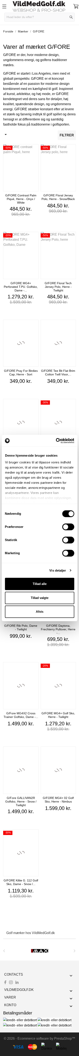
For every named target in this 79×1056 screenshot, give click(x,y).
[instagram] (11, 982)
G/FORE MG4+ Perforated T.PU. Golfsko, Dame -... (21, 286)
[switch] (68, 526)
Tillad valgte (39, 598)
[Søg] (71, 17)
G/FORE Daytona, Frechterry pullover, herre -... (58, 629)
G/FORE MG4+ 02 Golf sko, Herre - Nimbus (58, 799)
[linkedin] (17, 982)
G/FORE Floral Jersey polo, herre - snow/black (58, 197)
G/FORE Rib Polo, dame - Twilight (20, 627)
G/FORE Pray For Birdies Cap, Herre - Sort (21, 372)
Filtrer (67, 135)
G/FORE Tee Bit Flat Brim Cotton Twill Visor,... (58, 372)
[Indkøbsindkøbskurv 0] (76, 6)
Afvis (39, 611)
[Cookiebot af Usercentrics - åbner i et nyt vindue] (56, 440)
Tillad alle (40, 584)
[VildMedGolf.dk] (39, 6)
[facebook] (5, 982)
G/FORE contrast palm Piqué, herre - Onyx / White (20, 199)
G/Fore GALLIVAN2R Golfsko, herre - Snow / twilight (20, 801)
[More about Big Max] (39, 951)
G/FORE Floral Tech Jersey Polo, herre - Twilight (58, 286)
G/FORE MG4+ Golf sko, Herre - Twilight (58, 715)
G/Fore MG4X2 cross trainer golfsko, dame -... (21, 715)
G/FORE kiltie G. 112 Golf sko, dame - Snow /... (21, 882)
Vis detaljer (57, 570)
